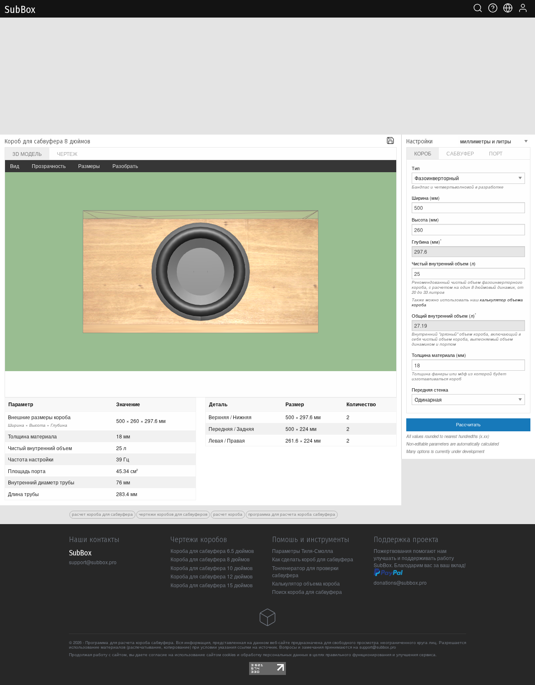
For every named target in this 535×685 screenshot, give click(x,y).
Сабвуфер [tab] (460, 153)
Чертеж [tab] (67, 153)
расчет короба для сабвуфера (102, 514)
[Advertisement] (267, 76)
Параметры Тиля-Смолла (302, 550)
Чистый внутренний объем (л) (444, 263)
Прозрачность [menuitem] (49, 165)
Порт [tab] (495, 153)
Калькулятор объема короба (306, 583)
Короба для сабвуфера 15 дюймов (211, 584)
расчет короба (227, 514)
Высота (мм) (425, 219)
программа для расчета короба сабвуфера (291, 514)
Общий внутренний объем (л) (444, 315)
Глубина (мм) (426, 241)
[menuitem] (390, 141)
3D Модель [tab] (27, 153)
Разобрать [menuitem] (125, 165)
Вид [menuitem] (14, 165)
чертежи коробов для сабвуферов (173, 514)
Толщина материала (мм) (439, 355)
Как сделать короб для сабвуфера (312, 559)
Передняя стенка (430, 390)
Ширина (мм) (426, 198)
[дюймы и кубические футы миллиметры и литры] (494, 141)
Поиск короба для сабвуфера (307, 591)
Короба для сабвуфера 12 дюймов (211, 576)
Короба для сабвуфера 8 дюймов (210, 559)
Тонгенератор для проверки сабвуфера (305, 571)
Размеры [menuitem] (89, 165)
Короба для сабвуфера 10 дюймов (211, 567)
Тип (416, 168)
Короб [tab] (422, 153)
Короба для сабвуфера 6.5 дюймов (212, 550)
